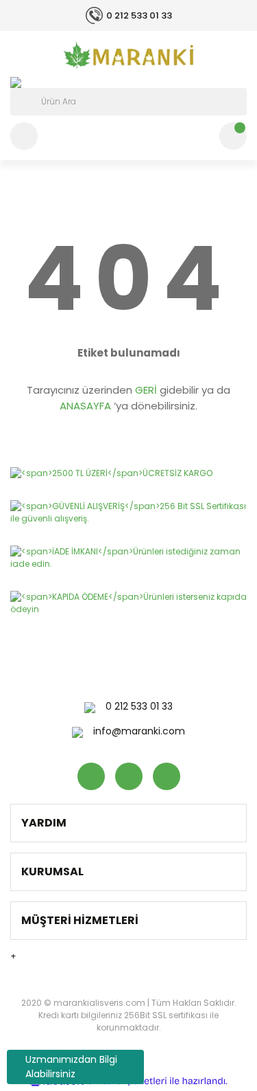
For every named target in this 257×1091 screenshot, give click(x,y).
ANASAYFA (85, 405)
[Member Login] (24, 136)
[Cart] (233, 136)
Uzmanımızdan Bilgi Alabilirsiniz (71, 1067)
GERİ (146, 390)
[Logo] (128, 55)
